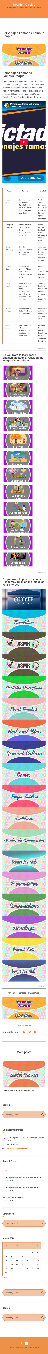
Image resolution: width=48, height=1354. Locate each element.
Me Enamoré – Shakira (12, 1197)
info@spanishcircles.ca (17, 1149)
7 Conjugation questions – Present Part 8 (21, 1177)
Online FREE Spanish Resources (18, 1090)
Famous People (24, 1025)
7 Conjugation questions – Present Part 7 (21, 1187)
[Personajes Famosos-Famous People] (24, 55)
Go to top (42, 348)
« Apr (4, 1278)
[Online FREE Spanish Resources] (24, 1074)
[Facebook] (22, 1343)
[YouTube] (26, 1343)
